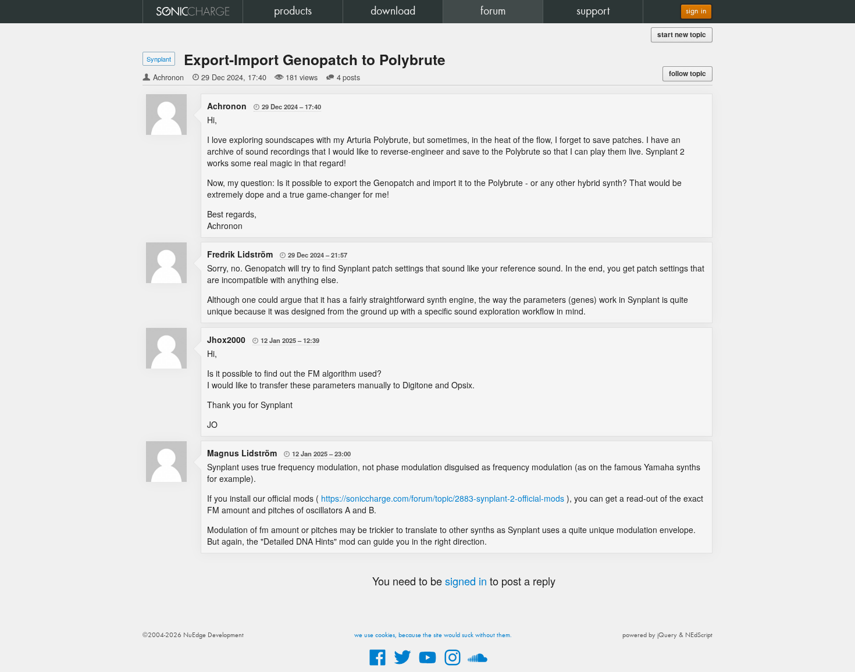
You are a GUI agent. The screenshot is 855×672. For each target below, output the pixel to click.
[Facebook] (377, 666)
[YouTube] (427, 666)
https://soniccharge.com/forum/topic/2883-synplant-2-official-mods (442, 498)
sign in (696, 11)
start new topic (681, 35)
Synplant (159, 58)
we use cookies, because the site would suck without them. (433, 635)
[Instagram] (452, 666)
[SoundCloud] (477, 666)
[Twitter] (402, 666)
